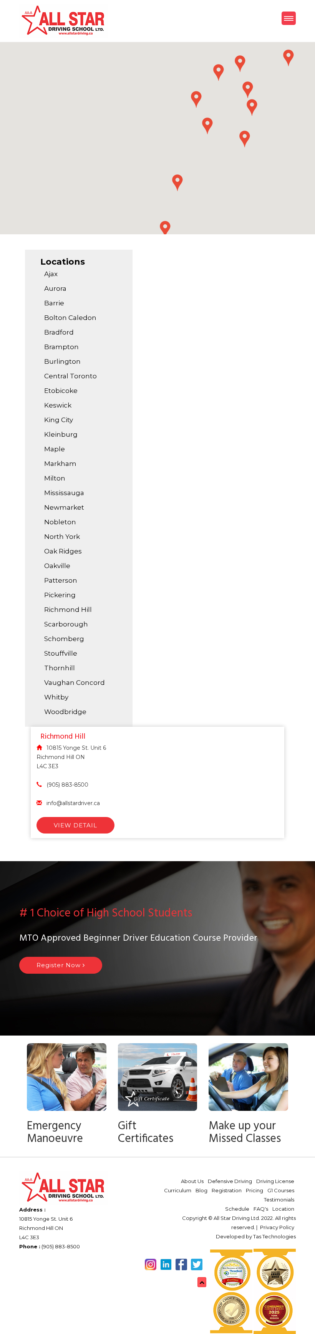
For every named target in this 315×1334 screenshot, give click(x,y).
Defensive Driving (230, 1181)
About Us (192, 1181)
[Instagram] (143, 1263)
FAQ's (261, 1209)
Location (283, 1209)
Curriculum (177, 1190)
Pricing (254, 1190)
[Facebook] (137, 1263)
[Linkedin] (140, 1263)
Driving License (275, 1181)
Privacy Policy (277, 1227)
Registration (227, 1190)
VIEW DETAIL (75, 825)
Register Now (59, 965)
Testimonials (279, 1199)
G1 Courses (280, 1190)
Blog (201, 1190)
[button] (245, 139)
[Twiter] (134, 1263)
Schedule (237, 1209)
